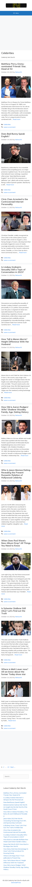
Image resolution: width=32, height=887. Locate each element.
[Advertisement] (16, 32)
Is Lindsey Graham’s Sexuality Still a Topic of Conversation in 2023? (13, 269)
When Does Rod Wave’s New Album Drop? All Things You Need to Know (16, 543)
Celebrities (7, 124)
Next (12, 767)
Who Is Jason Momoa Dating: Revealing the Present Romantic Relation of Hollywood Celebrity (16, 474)
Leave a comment (9, 127)
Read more (16, 119)
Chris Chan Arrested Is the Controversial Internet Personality (14, 202)
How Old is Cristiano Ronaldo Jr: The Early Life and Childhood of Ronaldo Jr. (15, 814)
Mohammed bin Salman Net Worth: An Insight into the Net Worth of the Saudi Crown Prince (15, 807)
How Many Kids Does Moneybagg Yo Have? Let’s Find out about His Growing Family (15, 851)
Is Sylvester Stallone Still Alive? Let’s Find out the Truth (13, 611)
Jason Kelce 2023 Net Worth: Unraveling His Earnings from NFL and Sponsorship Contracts (14, 821)
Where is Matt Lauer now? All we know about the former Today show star (14, 672)
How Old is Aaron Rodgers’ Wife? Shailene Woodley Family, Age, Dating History (15, 409)
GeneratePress (16, 882)
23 (8, 767)
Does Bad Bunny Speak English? (13, 135)
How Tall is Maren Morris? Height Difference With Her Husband (15, 341)
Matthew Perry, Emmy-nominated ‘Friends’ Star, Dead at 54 (13, 66)
